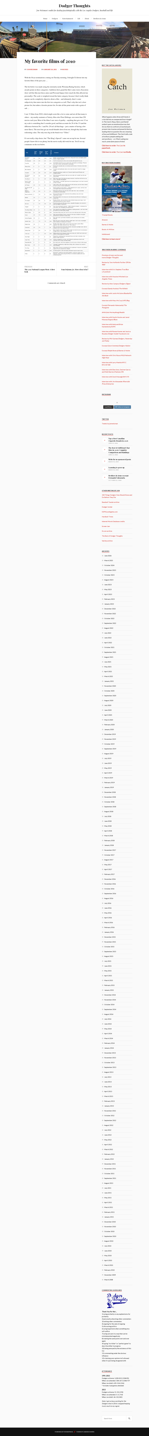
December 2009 (110, 1275)
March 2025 (108, 560)
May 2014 (107, 1029)
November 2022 (110, 613)
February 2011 (109, 1212)
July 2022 (107, 633)
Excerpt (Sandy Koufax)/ (115, 288)
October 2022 (109, 618)
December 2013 (110, 1053)
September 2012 (110, 1120)
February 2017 (109, 874)
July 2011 (107, 1188)
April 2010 (108, 1260)
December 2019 (110, 734)
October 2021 (109, 647)
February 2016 (109, 927)
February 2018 (109, 840)
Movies (65, 69)
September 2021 (110, 652)
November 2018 (110, 797)
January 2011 (109, 1217)
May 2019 (107, 768)
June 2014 (107, 1024)
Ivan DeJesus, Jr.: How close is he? (74, 269)
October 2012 (109, 1115)
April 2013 (108, 1091)
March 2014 (108, 1038)
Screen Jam (106, 526)
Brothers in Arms (99, 18)
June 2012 (107, 1135)
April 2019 (108, 773)
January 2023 (109, 604)
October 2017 (109, 855)
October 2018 (109, 802)
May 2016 (107, 913)
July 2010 (107, 1246)
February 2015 (109, 985)
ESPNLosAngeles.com (110, 512)
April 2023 (108, 594)
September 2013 (110, 1067)
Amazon (105, 220)
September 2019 (110, 749)
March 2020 (108, 720)
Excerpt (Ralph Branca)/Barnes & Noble (116, 350)
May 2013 (107, 1087)
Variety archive (107, 541)
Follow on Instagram (123, 407)
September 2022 (110, 623)
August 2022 (108, 628)
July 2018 (107, 816)
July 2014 (107, 1019)
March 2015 (108, 980)
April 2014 (108, 1033)
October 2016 (109, 889)
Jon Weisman (32, 69)
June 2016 (107, 908)
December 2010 (110, 1222)
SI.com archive (107, 531)
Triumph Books (107, 215)
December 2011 (110, 1164)
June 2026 (107, 556)
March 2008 (108, 1280)
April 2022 (108, 642)
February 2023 (109, 599)
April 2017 (108, 869)
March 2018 (108, 836)
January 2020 (109, 729)
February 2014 (109, 1043)
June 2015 (107, 966)
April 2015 (108, 976)
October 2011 (109, 1173)
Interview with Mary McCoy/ (115, 300)
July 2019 (107, 758)
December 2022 (110, 609)
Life (79, 18)
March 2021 (108, 676)
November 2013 (110, 1058)
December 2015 (110, 937)
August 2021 (108, 657)
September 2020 (110, 696)
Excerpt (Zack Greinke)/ (116, 346)
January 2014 (109, 1048)
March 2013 (108, 1096)
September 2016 (110, 893)
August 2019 (108, 753)
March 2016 (108, 922)
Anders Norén (89, 1432)
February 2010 (109, 1270)
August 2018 (108, 811)
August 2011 (108, 1183)
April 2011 (108, 1202)
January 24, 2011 (50, 69)
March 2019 (108, 778)
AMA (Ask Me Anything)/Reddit (113, 312)
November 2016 (110, 884)
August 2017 (108, 860)
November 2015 (110, 942)
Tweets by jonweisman (110, 423)
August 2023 (108, 580)
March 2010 (108, 1265)
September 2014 (110, 1009)
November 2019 (110, 739)
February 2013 (109, 1101)
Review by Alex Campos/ (116, 284)
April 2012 (108, 1144)
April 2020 (108, 715)
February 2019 (109, 782)
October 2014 (109, 1004)
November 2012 (110, 1111)
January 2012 (109, 1159)
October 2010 (109, 1231)
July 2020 (107, 705)
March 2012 (108, 1149)
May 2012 (107, 1140)
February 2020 (109, 725)
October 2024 (109, 565)
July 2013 (107, 1077)
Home (45, 18)
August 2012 (108, 1125)
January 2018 (109, 845)
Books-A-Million (108, 229)
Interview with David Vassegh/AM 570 (115, 377)
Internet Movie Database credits (113, 521)
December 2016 (110, 879)
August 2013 (108, 1072)
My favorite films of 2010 (50, 61)
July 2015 (107, 961)
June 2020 (107, 710)
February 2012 (109, 1154)
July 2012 (107, 1130)
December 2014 (110, 995)
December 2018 (110, 792)
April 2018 (108, 831)
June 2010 (107, 1251)
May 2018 (107, 826)
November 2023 (110, 570)
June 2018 (107, 821)
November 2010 (110, 1226)
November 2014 (110, 1000)
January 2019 (109, 787)
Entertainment (67, 18)
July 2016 (107, 903)
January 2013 (109, 1106)
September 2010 (110, 1236)
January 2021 (109, 681)
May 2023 (107, 589)
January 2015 (109, 990)
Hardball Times (107, 517)
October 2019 (109, 744)
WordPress (68, 1432)
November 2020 (110, 686)
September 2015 (110, 951)
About (87, 18)
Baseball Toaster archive (110, 502)
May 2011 (107, 1198)
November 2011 (110, 1169)
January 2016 (109, 932)
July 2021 (107, 662)
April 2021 (108, 671)
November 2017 (110, 850)
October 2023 (109, 575)
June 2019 (107, 763)
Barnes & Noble (107, 224)
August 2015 (108, 956)
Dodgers (55, 18)
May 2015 (107, 971)
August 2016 (108, 898)
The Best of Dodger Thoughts (112, 536)
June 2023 (107, 584)
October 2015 (109, 947)
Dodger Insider (107, 507)
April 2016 (108, 918)
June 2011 (107, 1193)
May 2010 (107, 1255)
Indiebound (106, 234)
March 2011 (108, 1207)
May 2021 (107, 667)
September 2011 (110, 1178)
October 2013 (109, 1062)
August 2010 (108, 1241)
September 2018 (110, 807)
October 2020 (109, 691)
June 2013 (107, 1082)
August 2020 (108, 700)
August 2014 (108, 1014)
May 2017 (107, 865)
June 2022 (107, 638)
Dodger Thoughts (74, 5)
